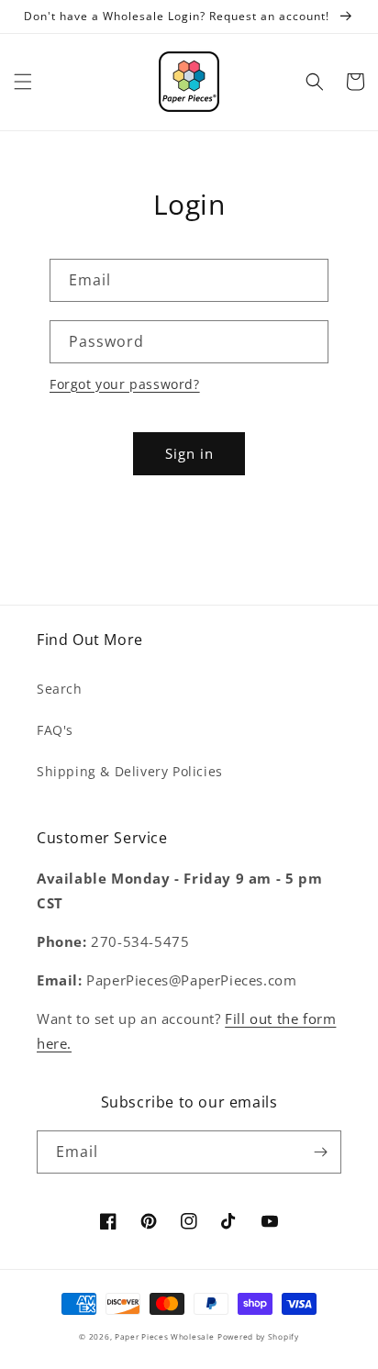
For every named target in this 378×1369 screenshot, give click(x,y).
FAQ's (55, 730)
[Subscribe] (320, 1152)
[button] (23, 81)
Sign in (189, 453)
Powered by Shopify (258, 1336)
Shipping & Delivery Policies (130, 771)
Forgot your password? (125, 384)
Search (60, 688)
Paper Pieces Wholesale (164, 1336)
